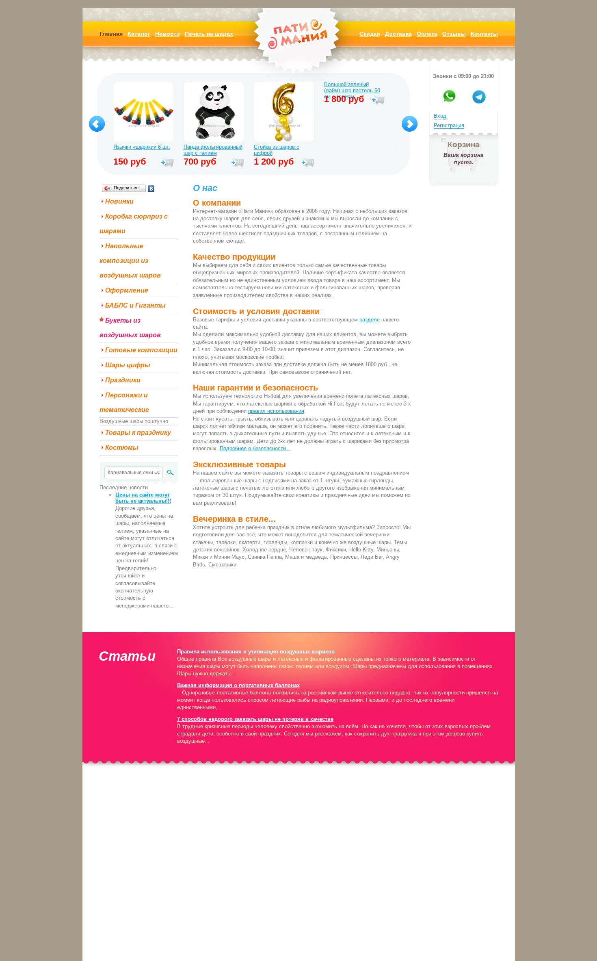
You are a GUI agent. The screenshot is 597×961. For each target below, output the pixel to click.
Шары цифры (127, 365)
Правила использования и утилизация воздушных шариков (256, 652)
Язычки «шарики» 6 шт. (141, 147)
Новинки (119, 201)
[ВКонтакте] (151, 188)
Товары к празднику (138, 432)
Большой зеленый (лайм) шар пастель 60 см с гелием (352, 87)
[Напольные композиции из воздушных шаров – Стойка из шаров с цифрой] (284, 112)
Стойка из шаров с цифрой (276, 150)
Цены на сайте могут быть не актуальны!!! (143, 498)
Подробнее (167, 162)
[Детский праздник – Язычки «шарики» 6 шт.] (143, 112)
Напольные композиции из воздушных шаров (130, 261)
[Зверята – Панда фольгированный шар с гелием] (214, 112)
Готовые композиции (141, 350)
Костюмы (121, 447)
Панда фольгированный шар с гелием (213, 150)
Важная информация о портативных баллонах (238, 685)
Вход (440, 116)
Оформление (126, 290)
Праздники (123, 380)
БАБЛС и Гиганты (135, 305)
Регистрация (449, 125)
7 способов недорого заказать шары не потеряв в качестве (255, 719)
